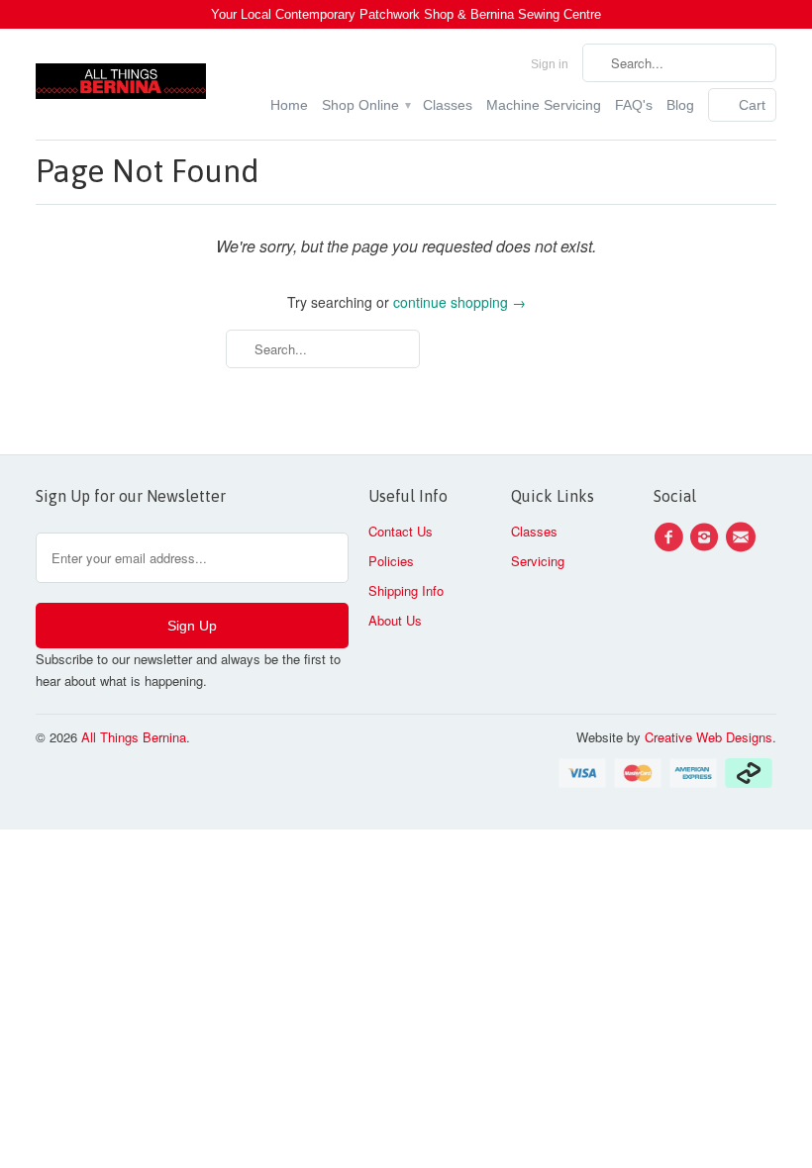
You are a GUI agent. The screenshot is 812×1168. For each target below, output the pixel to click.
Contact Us (400, 531)
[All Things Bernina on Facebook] (671, 537)
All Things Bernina (133, 737)
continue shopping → (459, 302)
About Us (395, 620)
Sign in (549, 64)
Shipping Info (406, 590)
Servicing (537, 560)
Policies (391, 560)
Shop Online (365, 105)
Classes (447, 105)
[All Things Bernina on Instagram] (707, 537)
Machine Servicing (543, 105)
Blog (680, 105)
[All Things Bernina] (121, 76)
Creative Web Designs (708, 737)
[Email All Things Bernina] (743, 537)
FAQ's (634, 105)
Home (289, 105)
